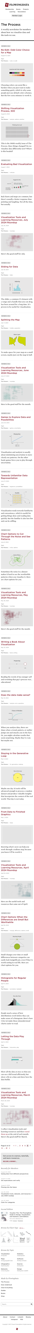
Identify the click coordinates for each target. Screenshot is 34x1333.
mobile (12, 328)
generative (15, 764)
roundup (12, 231)
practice (22, 119)
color (11, 61)
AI (10, 764)
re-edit (15, 61)
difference (18, 930)
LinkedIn (20, 1317)
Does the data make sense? (15, 695)
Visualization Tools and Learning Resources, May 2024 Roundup (14, 595)
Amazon (15, 1220)
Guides (3, 1290)
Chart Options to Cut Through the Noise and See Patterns (15, 536)
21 (6, 1148)
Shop (3, 1296)
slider (11, 275)
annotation (13, 989)
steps (11, 822)
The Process (4, 61)
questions (21, 703)
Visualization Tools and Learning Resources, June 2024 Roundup (15, 370)
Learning (12, 11)
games (12, 428)
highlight (19, 989)
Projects (26, 9)
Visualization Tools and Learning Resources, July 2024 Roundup (14, 220)
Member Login (17, 15)
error (16, 703)
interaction (13, 1047)
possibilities (19, 486)
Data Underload (6, 1285)
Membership (9, 9)
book (11, 652)
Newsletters (22, 11)
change (12, 930)
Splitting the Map (10, 320)
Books (18, 9)
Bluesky (28, 1317)
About (5, 1317)
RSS (21, 1319)
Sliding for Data (9, 266)
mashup (20, 764)
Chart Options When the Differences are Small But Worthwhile (14, 919)
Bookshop (20, 1220)
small (27, 930)
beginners (13, 486)
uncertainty (17, 428)
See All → (22, 1228)
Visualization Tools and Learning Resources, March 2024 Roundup (15, 1095)
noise (11, 547)
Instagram (14, 1319)
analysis (12, 119)
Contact (12, 1317)
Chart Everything (7, 1287)
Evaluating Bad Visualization (16, 164)
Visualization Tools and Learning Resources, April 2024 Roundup (15, 867)
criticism (12, 172)
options (17, 119)
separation (17, 328)
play (18, 1047)
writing (15, 652)
